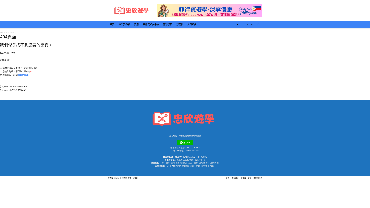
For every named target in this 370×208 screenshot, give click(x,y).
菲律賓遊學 (124, 24)
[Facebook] (237, 24)
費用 (136, 24)
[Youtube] (252, 24)
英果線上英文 (246, 178)
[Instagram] (242, 24)
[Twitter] (247, 24)
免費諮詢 (192, 24)
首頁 (112, 24)
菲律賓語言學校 (151, 24)
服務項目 (167, 24)
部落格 (179, 24)
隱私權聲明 (258, 178)
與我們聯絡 (23, 75)
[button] (258, 24)
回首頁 (2, 32)
